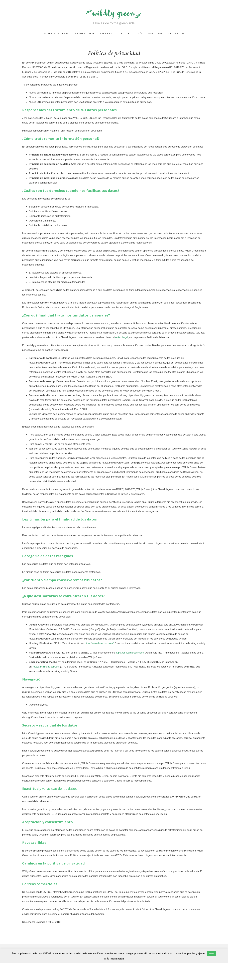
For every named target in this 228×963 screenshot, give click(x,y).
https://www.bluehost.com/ (99, 643)
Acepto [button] (211, 954)
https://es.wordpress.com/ (130, 652)
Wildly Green (114, 14)
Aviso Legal (121, 337)
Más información (114, 958)
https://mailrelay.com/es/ (46, 666)
